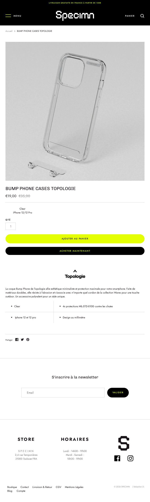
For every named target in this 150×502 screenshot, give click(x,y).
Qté (8, 219)
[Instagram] (130, 458)
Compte (21, 491)
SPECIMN (125, 486)
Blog (9, 491)
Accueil (8, 31)
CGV (58, 487)
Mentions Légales (74, 487)
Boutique (12, 487)
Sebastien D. (139, 486)
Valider (117, 392)
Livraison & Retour (42, 487)
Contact (24, 487)
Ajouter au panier (75, 238)
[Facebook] (117, 458)
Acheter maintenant (75, 251)
